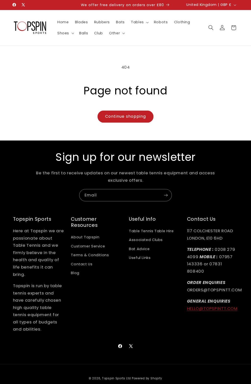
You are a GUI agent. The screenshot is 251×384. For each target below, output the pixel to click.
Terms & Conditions (90, 255)
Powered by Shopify (147, 378)
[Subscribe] (166, 195)
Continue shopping (125, 116)
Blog (75, 272)
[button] (139, 22)
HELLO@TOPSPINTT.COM (212, 308)
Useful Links (140, 257)
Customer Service (88, 246)
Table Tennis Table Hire (151, 231)
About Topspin (85, 237)
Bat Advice (139, 248)
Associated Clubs (146, 239)
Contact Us (81, 264)
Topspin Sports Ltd (116, 378)
